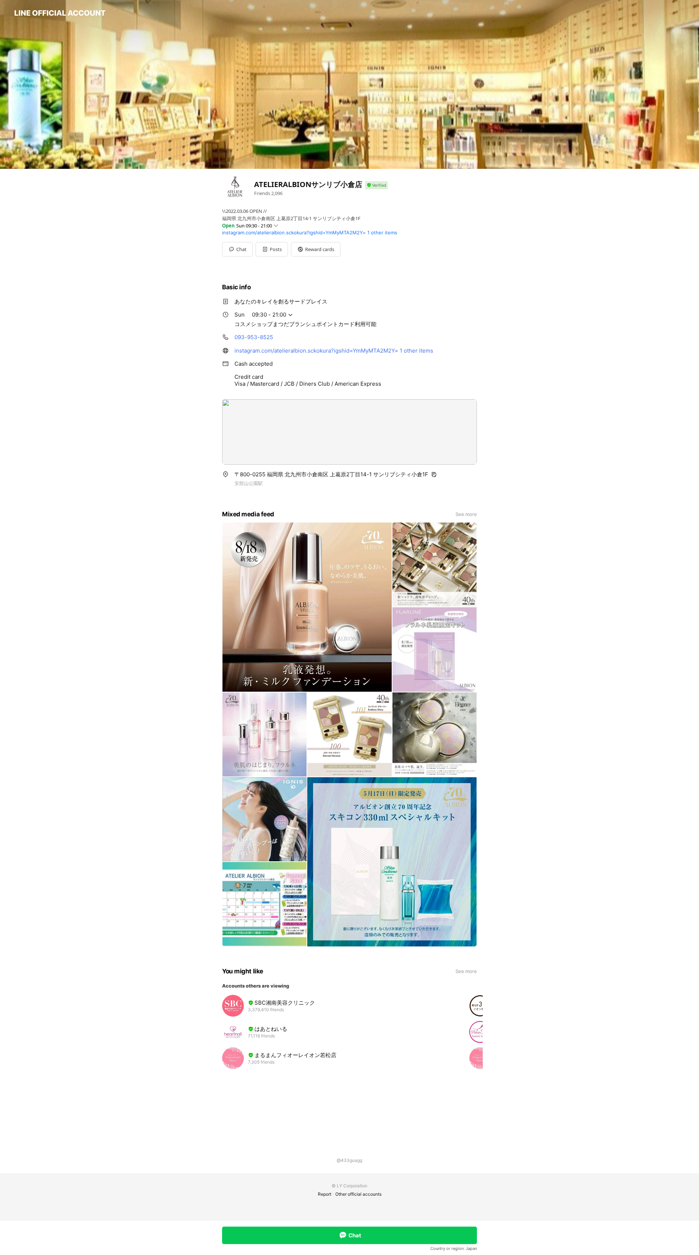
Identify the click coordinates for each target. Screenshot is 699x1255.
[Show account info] (376, 185)
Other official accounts (358, 1194)
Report (324, 1194)
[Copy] (434, 474)
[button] (272, 249)
